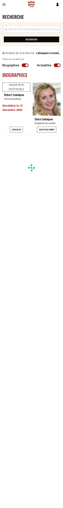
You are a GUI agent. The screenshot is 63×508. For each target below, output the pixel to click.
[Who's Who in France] (31, 4)
